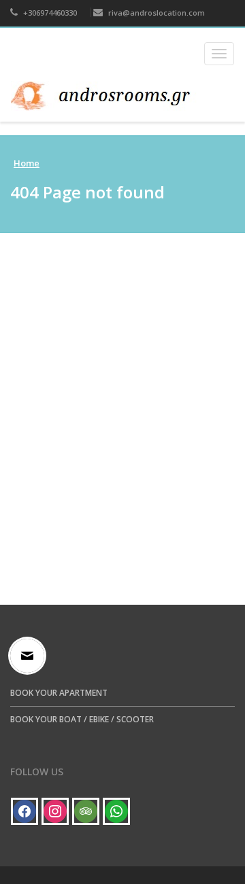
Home (26, 163)
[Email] (30, 656)
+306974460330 (49, 12)
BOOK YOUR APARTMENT (59, 693)
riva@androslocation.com (155, 12)
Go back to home (127, 520)
